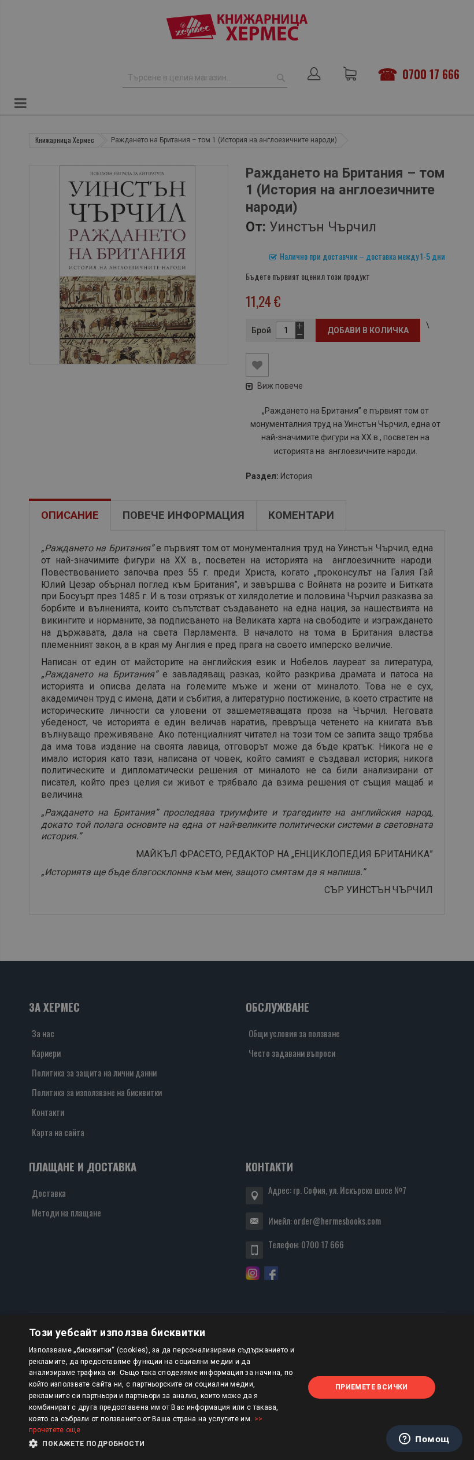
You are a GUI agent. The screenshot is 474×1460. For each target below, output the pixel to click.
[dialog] (237, 1387)
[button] (162, 1443)
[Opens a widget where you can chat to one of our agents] (424, 1439)
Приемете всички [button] (371, 1387)
